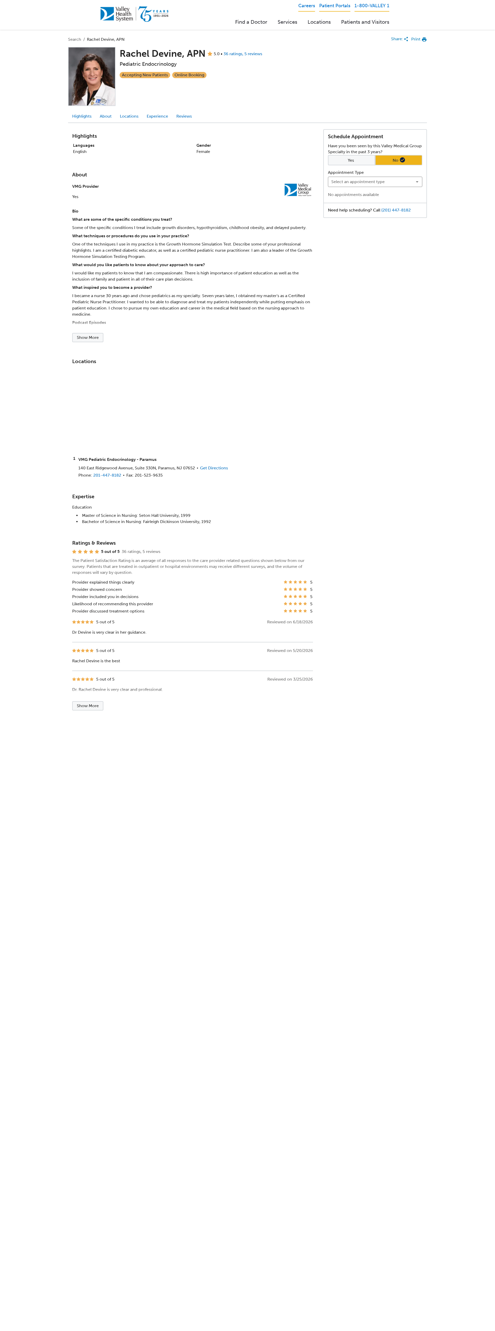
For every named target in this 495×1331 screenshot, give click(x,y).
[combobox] (375, 181)
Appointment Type (346, 172)
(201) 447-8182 (396, 209)
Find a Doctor (251, 22)
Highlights (82, 116)
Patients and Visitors (365, 22)
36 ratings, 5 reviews (243, 54)
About (106, 116)
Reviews (184, 116)
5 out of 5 (110, 552)
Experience (157, 116)
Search (74, 39)
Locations (319, 22)
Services (287, 22)
